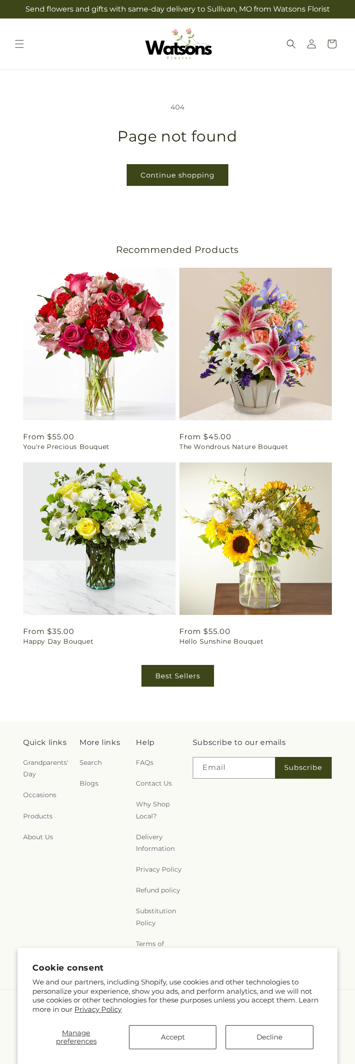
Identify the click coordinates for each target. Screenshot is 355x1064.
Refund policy (158, 890)
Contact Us (154, 783)
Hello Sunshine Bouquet (221, 641)
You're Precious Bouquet (66, 447)
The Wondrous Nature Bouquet (233, 447)
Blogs (89, 783)
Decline (269, 1037)
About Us (38, 837)
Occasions (39, 795)
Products (38, 816)
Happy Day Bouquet (58, 641)
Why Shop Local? (153, 810)
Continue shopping (177, 175)
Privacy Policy (98, 1009)
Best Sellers (177, 675)
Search (91, 762)
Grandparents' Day (45, 768)
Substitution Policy (156, 917)
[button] (19, 44)
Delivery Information (155, 843)
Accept (173, 1037)
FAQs (144, 762)
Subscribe (303, 767)
